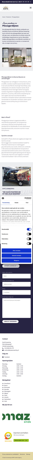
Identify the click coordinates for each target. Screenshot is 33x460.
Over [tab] (27, 202)
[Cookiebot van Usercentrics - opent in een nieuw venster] (24, 198)
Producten (8, 17)
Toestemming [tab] (6, 202)
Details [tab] (16, 202)
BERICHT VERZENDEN (10, 321)
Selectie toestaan (16, 255)
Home (3, 17)
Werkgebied (6, 380)
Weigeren (16, 260)
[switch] (29, 234)
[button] (30, 7)
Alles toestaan (16, 250)
